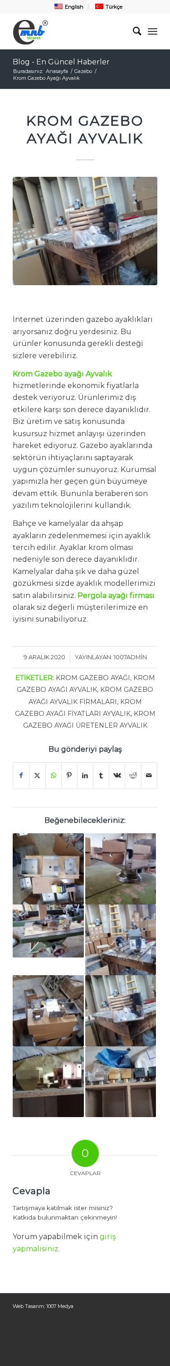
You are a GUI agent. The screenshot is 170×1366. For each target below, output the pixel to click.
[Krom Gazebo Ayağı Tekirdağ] (48, 868)
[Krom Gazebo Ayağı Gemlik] (120, 1010)
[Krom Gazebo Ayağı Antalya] (48, 1081)
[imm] (70, 31)
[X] (37, 775)
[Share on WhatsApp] (53, 775)
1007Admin (130, 657)
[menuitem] (68, 6)
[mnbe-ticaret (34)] (85, 231)
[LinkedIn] (85, 775)
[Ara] (132, 31)
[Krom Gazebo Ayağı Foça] (120, 1081)
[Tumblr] (101, 775)
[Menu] (152, 31)
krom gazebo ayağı (93, 678)
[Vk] (117, 775)
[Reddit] (133, 775)
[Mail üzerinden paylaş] (149, 775)
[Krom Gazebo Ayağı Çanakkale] (120, 939)
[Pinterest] (69, 775)
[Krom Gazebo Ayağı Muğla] (120, 868)
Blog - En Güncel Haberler (61, 62)
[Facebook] (21, 775)
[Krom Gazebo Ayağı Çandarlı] (48, 931)
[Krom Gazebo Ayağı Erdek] (48, 1010)
